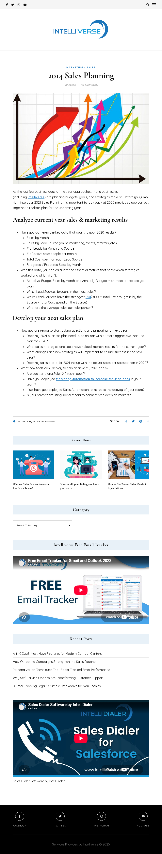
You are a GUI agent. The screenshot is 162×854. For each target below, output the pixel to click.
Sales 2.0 (24, 421)
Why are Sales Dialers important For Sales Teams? (32, 486)
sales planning (44, 421)
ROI (88, 297)
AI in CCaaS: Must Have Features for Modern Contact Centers (57, 654)
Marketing (75, 67)
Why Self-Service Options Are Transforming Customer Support (58, 678)
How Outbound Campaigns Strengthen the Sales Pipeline (54, 662)
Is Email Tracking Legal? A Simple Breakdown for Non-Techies (57, 686)
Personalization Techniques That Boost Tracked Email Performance (61, 670)
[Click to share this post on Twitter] (133, 421)
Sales (91, 67)
